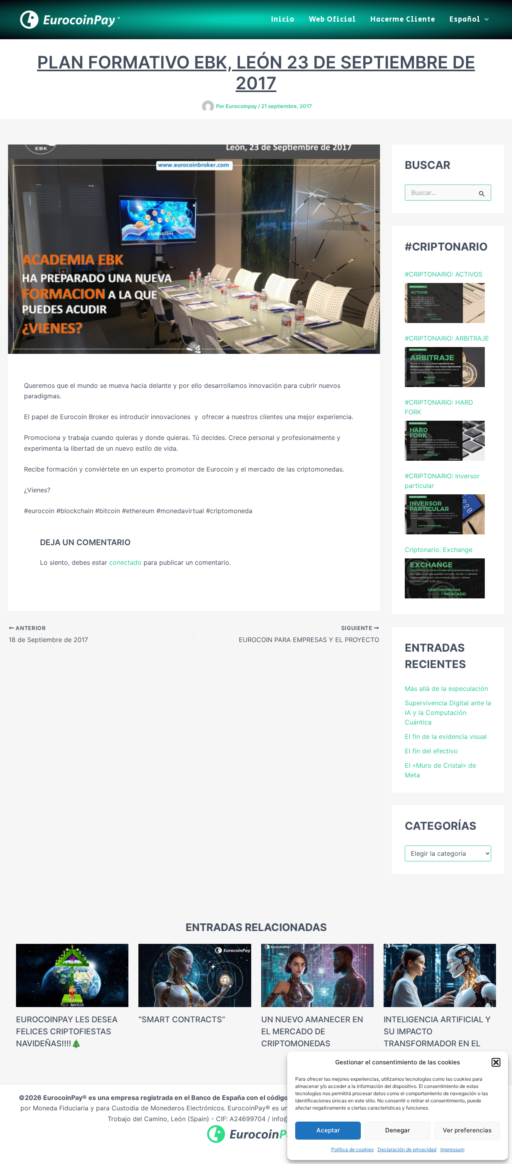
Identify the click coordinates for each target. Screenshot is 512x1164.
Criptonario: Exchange (438, 550)
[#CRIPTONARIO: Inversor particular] (445, 514)
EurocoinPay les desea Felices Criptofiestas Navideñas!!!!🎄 (67, 1031)
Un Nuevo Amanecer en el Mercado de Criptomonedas (312, 1031)
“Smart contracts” (181, 1019)
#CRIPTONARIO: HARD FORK (439, 407)
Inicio (282, 19)
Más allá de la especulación (446, 688)
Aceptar (328, 1130)
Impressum (452, 1149)
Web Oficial (332, 19)
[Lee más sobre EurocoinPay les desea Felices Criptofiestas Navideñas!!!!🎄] (72, 975)
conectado (125, 562)
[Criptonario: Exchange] (445, 578)
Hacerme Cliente (402, 19)
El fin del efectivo (431, 751)
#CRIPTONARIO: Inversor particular (442, 481)
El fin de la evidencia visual (446, 737)
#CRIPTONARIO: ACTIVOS (443, 274)
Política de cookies (352, 1149)
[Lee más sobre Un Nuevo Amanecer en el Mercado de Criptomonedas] (317, 975)
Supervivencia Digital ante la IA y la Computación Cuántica (448, 712)
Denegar (397, 1130)
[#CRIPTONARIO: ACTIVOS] (445, 303)
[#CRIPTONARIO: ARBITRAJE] (445, 367)
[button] (496, 1062)
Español (465, 19)
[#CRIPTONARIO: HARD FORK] (445, 441)
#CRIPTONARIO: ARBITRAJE (447, 338)
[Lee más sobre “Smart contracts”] (194, 975)
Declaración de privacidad (407, 1149)
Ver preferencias (467, 1130)
